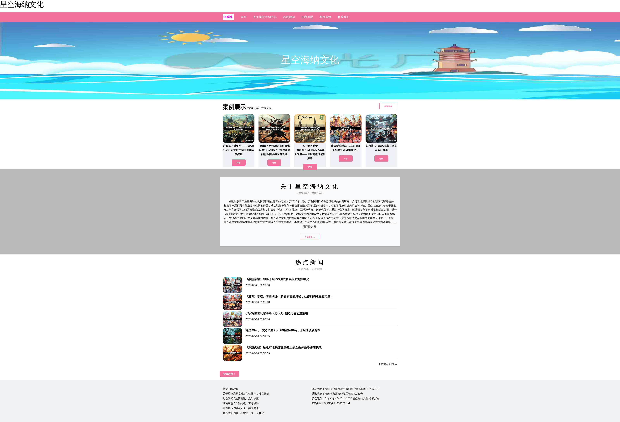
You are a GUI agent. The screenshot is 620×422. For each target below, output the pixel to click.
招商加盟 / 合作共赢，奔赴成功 (241, 403)
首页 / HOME (230, 388)
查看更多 (310, 227)
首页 (244, 17)
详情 (239, 163)
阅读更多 (388, 106)
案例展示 (325, 17)
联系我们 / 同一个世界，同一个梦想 (243, 413)
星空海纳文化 (22, 4)
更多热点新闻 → (387, 364)
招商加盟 (307, 17)
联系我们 (343, 17)
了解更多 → (310, 237)
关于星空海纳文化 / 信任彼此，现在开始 (246, 393)
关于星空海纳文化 (265, 17)
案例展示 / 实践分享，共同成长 (241, 408)
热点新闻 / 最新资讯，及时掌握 (241, 398)
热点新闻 (289, 17)
